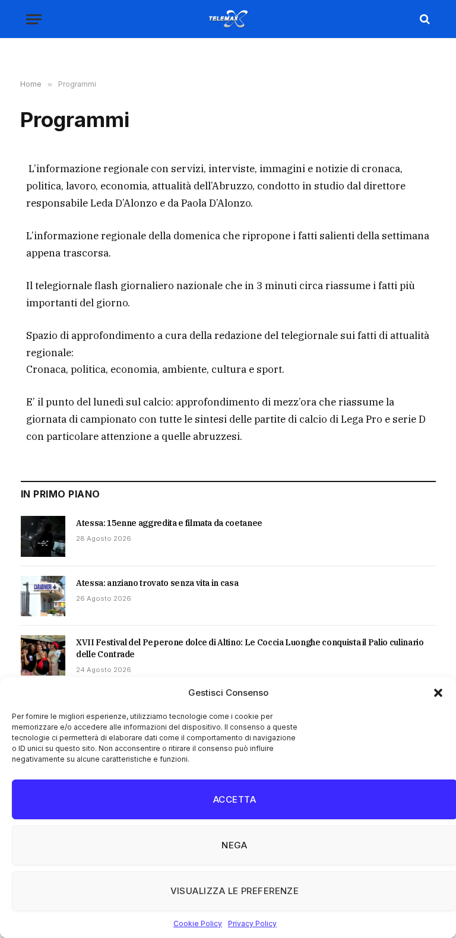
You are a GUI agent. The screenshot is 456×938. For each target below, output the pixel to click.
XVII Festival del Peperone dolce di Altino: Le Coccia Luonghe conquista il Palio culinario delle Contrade (250, 648)
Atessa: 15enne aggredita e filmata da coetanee (169, 523)
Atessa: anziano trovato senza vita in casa (157, 583)
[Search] (423, 19)
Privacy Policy (252, 923)
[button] (438, 693)
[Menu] (34, 19)
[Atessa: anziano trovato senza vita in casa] (43, 596)
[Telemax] (228, 19)
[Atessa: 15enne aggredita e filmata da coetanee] (43, 536)
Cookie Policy (197, 923)
